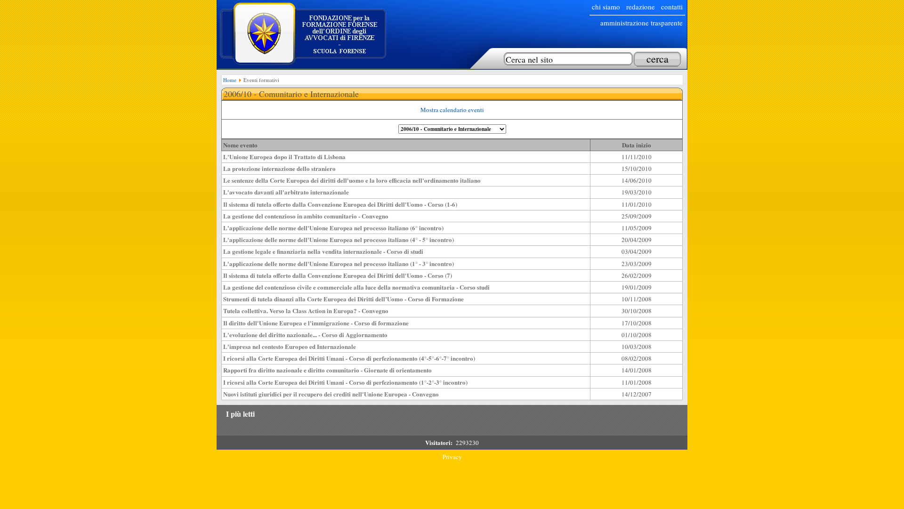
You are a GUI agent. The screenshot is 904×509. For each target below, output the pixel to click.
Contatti (672, 6)
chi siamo (606, 6)
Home (229, 79)
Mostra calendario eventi (452, 109)
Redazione (640, 6)
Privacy (452, 456)
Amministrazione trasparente (641, 22)
